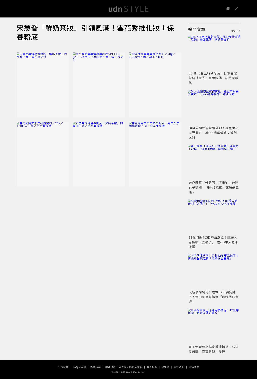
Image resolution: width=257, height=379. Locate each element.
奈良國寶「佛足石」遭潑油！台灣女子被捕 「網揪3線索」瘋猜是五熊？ (214, 187)
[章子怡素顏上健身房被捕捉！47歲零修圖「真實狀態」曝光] (214, 326)
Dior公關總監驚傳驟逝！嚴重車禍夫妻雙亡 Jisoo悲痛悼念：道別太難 (214, 133)
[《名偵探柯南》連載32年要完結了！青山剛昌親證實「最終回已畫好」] (214, 271)
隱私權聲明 (135, 367)
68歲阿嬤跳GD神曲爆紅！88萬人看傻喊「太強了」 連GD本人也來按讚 (213, 242)
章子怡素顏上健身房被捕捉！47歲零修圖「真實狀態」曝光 (214, 349)
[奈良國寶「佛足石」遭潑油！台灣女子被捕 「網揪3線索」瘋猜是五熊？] (214, 162)
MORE (234, 31)
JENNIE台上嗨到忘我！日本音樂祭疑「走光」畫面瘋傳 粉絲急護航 (213, 78)
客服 (83, 367)
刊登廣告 (63, 367)
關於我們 (179, 367)
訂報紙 (165, 367)
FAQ (75, 367)
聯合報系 (152, 367)
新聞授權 (95, 367)
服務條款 (110, 367)
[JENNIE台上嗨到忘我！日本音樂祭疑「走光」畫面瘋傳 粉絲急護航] (214, 52)
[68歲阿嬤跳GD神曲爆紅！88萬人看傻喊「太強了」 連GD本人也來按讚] (214, 216)
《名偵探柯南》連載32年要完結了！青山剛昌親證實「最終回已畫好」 (213, 297)
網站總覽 (194, 367)
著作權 (122, 367)
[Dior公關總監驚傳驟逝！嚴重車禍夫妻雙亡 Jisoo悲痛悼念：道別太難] (214, 107)
